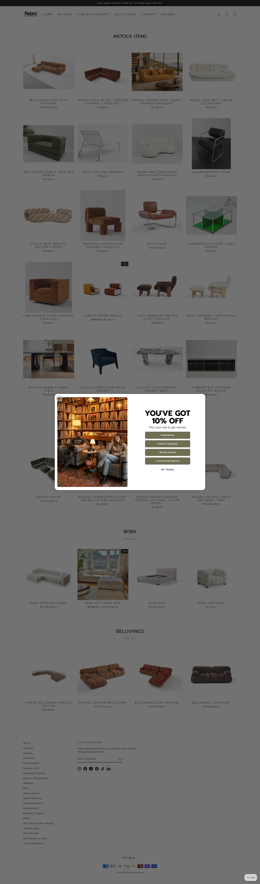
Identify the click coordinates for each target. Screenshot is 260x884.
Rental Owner (168, 452)
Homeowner (168, 435)
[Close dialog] (59, 398)
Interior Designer (168, 444)
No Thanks (167, 469)
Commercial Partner (168, 461)
